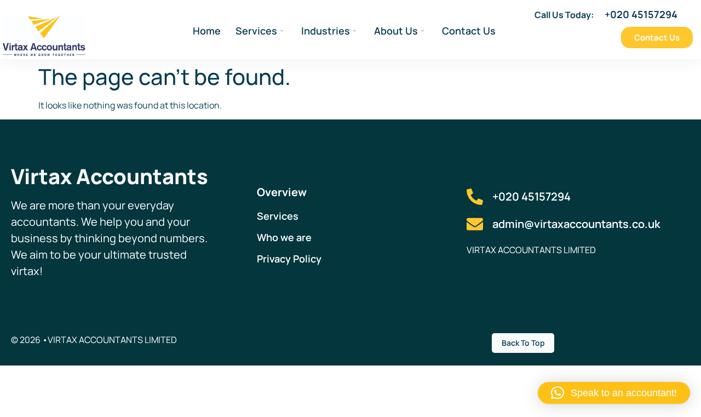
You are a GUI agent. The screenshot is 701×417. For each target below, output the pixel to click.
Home (207, 30)
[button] (614, 393)
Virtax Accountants (109, 176)
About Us (396, 30)
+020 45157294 (641, 14)
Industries (325, 30)
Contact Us (469, 30)
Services (256, 30)
